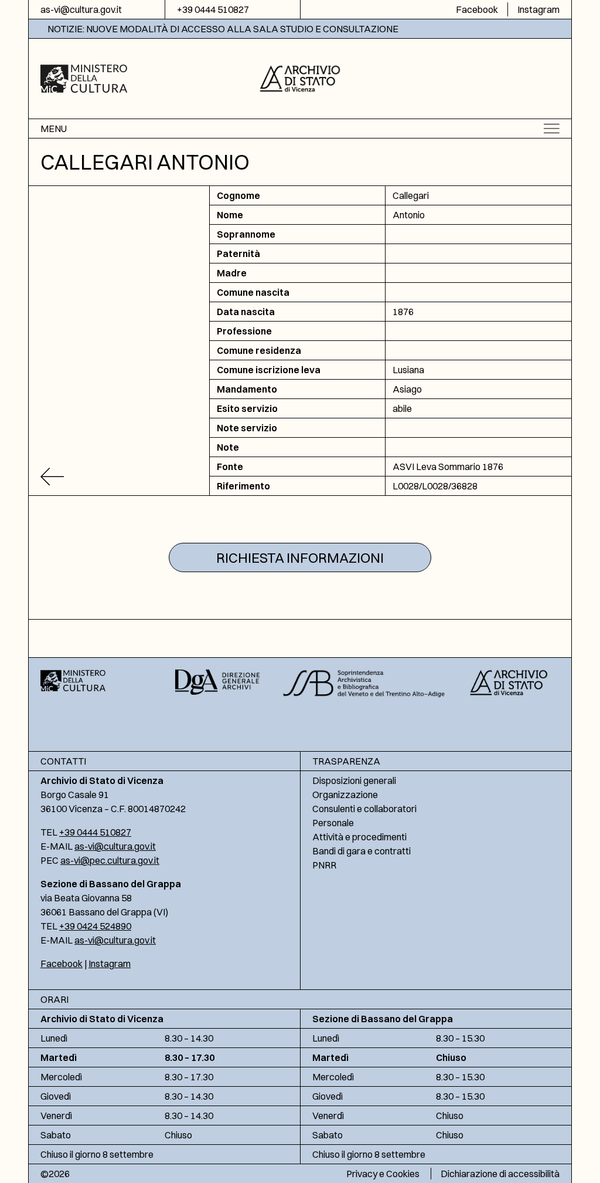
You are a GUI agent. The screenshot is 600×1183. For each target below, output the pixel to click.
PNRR (324, 865)
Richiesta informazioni (300, 557)
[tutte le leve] (119, 477)
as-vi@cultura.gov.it (81, 9)
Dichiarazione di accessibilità (500, 1173)
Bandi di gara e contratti (361, 851)
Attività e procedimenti (359, 837)
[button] (300, 77)
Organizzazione (345, 794)
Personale (333, 823)
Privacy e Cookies (383, 1173)
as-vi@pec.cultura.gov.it (109, 860)
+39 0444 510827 (213, 9)
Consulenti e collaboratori (364, 808)
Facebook (477, 9)
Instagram (538, 9)
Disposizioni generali (354, 780)
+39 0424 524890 (95, 926)
